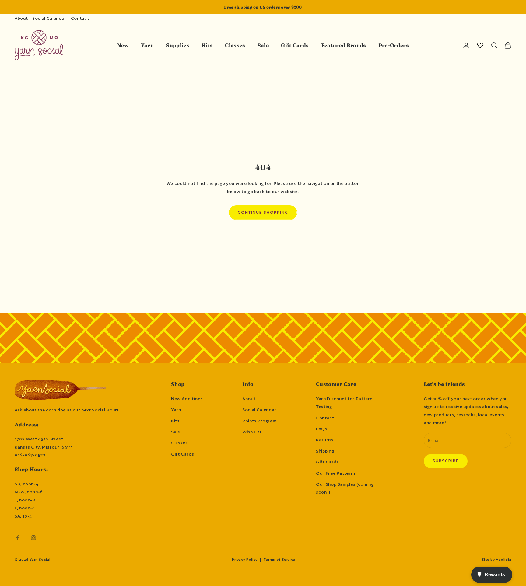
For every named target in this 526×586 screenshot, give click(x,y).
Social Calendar (49, 18)
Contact (80, 18)
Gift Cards (295, 45)
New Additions (187, 398)
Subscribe (446, 461)
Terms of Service (279, 559)
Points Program (259, 420)
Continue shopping (263, 212)
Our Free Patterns (336, 473)
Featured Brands (343, 45)
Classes (235, 45)
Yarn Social (40, 559)
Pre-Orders (393, 45)
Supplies (177, 45)
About (21, 18)
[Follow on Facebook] (18, 538)
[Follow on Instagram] (33, 538)
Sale (263, 45)
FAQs (322, 428)
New (123, 45)
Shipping (325, 451)
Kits (207, 45)
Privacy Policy (245, 559)
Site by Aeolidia (496, 559)
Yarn (147, 45)
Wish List (252, 431)
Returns (324, 439)
